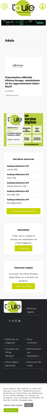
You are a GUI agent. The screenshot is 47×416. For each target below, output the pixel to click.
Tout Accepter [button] (11, 410)
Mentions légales (31, 310)
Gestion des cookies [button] (13, 405)
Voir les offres (23, 286)
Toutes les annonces (23, 211)
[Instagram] (16, 321)
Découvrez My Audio (34, 364)
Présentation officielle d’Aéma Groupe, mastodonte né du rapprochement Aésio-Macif (22, 82)
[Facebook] (10, 321)
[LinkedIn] (19, 321)
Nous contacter (32, 341)
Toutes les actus (12, 95)
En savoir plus (25, 400)
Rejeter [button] (29, 405)
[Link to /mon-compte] (42, 6)
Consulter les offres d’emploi (12, 352)
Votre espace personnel (11, 364)
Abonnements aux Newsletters (34, 352)
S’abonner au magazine (11, 341)
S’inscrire (23, 248)
